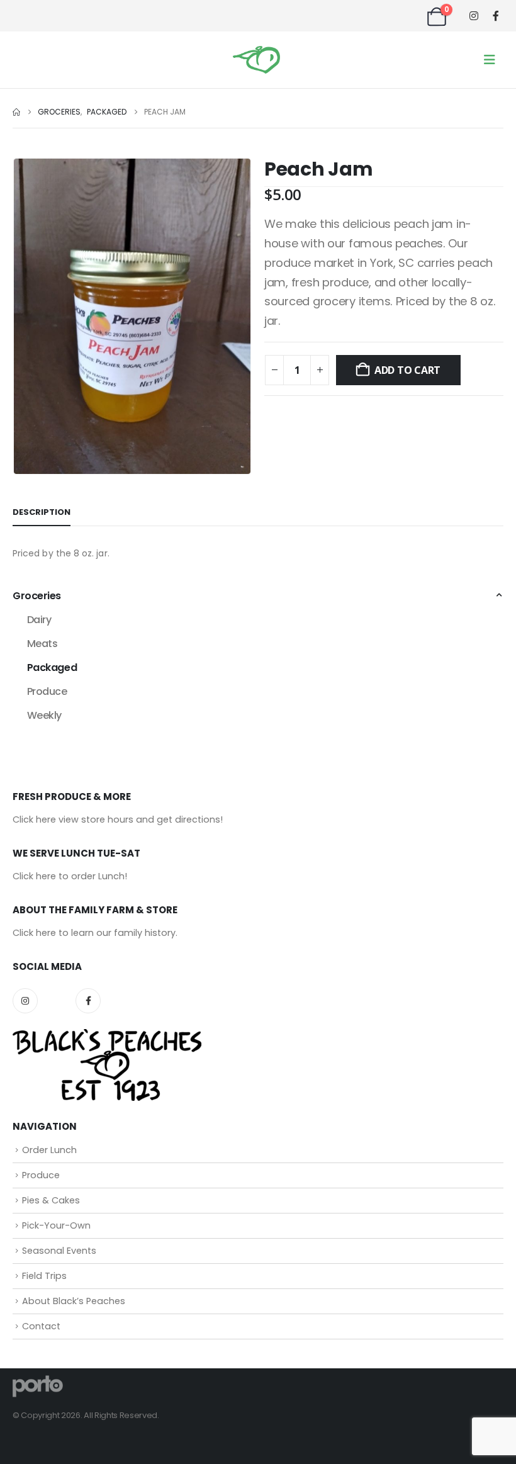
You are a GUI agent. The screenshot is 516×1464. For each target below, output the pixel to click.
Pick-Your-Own (56, 1225)
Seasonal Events (59, 1250)
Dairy (39, 619)
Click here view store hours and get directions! (118, 819)
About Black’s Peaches (73, 1301)
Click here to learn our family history (94, 932)
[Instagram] (473, 16)
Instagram (25, 1000)
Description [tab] (41, 512)
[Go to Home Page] (16, 112)
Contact (41, 1326)
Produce (47, 691)
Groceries (37, 595)
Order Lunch (49, 1150)
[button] (489, 59)
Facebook (88, 1000)
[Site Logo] (256, 60)
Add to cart (407, 370)
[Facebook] (495, 15)
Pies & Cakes (51, 1200)
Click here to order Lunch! (70, 876)
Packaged (52, 667)
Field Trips (44, 1276)
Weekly (44, 715)
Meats (42, 643)
